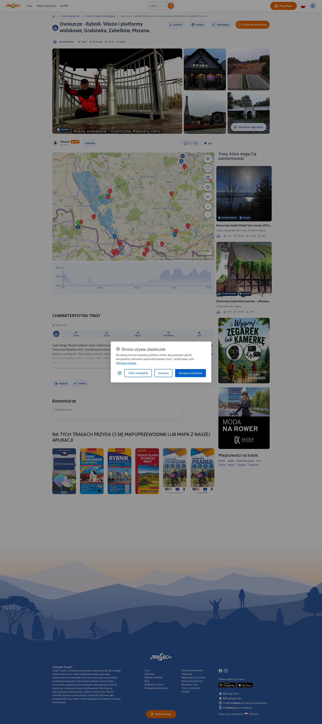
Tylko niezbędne (138, 373)
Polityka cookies (126, 363)
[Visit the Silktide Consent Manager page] (120, 373)
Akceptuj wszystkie (190, 373)
